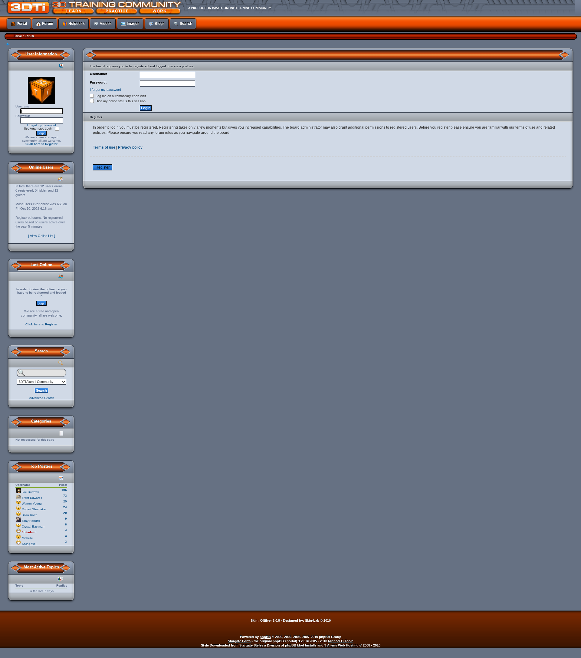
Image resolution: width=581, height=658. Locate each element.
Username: (98, 74)
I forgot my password (41, 125)
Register (103, 167)
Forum (29, 36)
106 (64, 490)
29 (65, 501)
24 (65, 507)
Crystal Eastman (33, 526)
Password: (98, 82)
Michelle (27, 538)
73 (65, 495)
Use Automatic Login (39, 128)
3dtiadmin (29, 532)
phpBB (265, 637)
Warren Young (32, 503)
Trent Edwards (32, 497)
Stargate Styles (251, 645)
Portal (18, 36)
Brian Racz (29, 515)
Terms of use (104, 147)
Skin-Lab (312, 620)
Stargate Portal (239, 641)
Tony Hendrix (31, 520)
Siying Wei (29, 543)
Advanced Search (41, 398)
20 (65, 513)
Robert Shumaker (34, 509)
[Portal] (249, 7)
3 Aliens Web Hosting (341, 645)
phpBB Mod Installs (301, 645)
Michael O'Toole (340, 641)
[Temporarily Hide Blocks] (8, 44)
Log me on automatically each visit (120, 96)
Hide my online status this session (120, 101)
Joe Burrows (30, 492)
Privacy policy (130, 147)
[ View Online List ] (41, 236)
